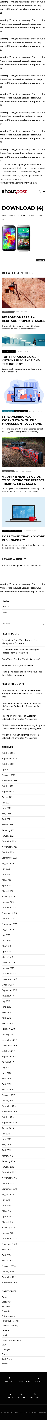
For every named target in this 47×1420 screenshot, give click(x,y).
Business (8, 411)
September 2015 (9, 1189)
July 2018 (6, 1001)
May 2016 (6, 1145)
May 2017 (6, 1078)
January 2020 (8, 902)
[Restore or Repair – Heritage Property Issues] (23, 293)
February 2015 (8, 1227)
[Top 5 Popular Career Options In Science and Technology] (23, 340)
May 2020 (6, 880)
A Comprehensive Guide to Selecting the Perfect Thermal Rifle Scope (23, 480)
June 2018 (6, 1007)
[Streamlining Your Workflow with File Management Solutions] (23, 392)
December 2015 (9, 1172)
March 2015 (7, 1222)
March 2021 (7, 825)
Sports (5, 1354)
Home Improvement (11, 1340)
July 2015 (6, 1200)
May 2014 (6, 1249)
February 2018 (8, 1029)
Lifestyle (6, 1349)
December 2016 (9, 1106)
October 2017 (8, 1051)
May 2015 (6, 1211)
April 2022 (6, 769)
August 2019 (8, 929)
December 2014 (9, 1238)
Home (5, 612)
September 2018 (9, 990)
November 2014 (9, 1244)
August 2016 (8, 1128)
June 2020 (6, 874)
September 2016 (9, 1122)
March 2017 (7, 1089)
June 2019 (6, 940)
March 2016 (7, 1156)
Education (9, 351)
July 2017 (6, 1067)
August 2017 (8, 1062)
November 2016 (9, 1111)
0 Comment (30, 216)
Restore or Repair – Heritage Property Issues (23, 319)
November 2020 (9, 847)
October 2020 (8, 852)
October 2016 (8, 1117)
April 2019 (6, 952)
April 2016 (6, 1150)
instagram (34, 1398)
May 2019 (6, 946)
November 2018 (9, 979)
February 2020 (8, 896)
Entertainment (9, 1316)
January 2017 (8, 1100)
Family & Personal (10, 1321)
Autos (4, 1297)
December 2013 (9, 1277)
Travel (5, 1364)
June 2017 (6, 1073)
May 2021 (6, 814)
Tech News (21, 411)
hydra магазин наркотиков (15, 703)
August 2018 (8, 996)
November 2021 (9, 780)
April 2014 (6, 1255)
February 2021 (8, 830)
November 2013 (9, 1283)
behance (38, 1382)
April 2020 (6, 885)
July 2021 (6, 803)
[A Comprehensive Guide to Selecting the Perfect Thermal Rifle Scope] (23, 452)
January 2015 (8, 1233)
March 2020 (7, 891)
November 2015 (9, 1178)
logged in (18, 565)
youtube (21, 1398)
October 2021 (8, 786)
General (8, 312)
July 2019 (6, 935)
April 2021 (6, 819)
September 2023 (9, 758)
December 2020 (9, 841)
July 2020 (6, 869)
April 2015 (6, 1216)
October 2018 (8, 985)
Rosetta (5, 715)
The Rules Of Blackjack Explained (17, 665)
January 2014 (8, 1272)
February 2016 (8, 1161)
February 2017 (8, 1095)
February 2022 (8, 775)
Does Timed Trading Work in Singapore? (23, 538)
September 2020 (9, 858)
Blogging (6, 1302)
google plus (24, 1382)
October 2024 (8, 753)
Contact (5, 607)
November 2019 (9, 913)
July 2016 (6, 1134)
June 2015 (6, 1205)
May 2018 (6, 1012)
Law (4, 1345)
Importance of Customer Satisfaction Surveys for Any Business (22, 706)
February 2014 (8, 1266)
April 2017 (6, 1084)
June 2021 (6, 808)
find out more (8, 734)
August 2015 (8, 1194)
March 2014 (7, 1260)
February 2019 (8, 963)
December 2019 (9, 907)
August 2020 (8, 863)
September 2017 (9, 1056)
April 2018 (6, 1018)
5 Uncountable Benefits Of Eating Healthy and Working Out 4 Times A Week (22, 693)
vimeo (10, 1398)
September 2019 (9, 924)
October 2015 (8, 1183)
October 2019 (8, 918)
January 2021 (8, 836)
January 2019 (8, 968)
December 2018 (9, 974)
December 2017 (9, 1040)
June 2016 (6, 1139)
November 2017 (9, 1045)
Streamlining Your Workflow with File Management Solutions (22, 420)
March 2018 (7, 1023)
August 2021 (8, 797)
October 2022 (8, 764)
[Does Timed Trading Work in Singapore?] (23, 512)
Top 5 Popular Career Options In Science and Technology (21, 360)
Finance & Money (12, 531)
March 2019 (7, 957)
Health (5, 1335)
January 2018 (8, 1034)
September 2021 (9, 791)
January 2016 (8, 1167)
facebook (9, 1382)
